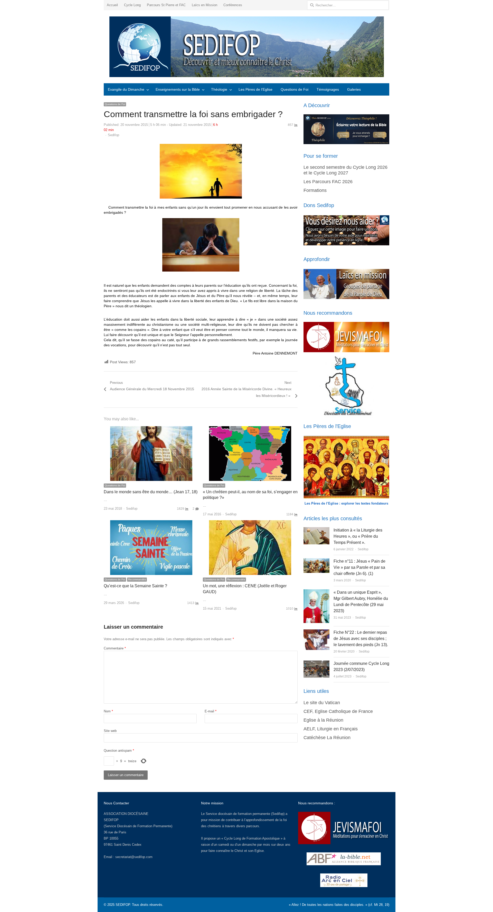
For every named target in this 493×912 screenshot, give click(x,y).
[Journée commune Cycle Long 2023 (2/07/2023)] (316, 663)
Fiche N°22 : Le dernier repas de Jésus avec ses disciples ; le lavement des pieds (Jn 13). (361, 638)
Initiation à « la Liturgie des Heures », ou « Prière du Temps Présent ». (358, 536)
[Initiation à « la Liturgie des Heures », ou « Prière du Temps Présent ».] (316, 530)
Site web (110, 731)
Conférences (232, 5)
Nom (108, 711)
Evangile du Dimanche (126, 89)
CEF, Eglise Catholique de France (338, 711)
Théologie (219, 89)
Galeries (354, 89)
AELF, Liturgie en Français (331, 728)
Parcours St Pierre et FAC (166, 5)
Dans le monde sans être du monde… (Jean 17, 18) (150, 492)
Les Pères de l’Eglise (255, 89)
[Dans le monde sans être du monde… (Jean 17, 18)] (151, 429)
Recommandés (137, 579)
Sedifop (113, 135)
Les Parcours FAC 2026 (328, 181)
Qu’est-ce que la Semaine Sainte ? (135, 586)
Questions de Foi (294, 89)
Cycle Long (132, 5)
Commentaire (115, 648)
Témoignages (328, 89)
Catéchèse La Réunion (327, 737)
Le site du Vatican (322, 702)
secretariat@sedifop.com (134, 857)
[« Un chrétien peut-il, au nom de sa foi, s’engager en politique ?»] (250, 429)
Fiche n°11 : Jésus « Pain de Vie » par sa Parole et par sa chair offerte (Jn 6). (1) (359, 567)
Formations (315, 190)
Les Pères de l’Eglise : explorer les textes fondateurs (346, 503)
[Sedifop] (246, 46)
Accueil (112, 5)
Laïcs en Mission (204, 5)
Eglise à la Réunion (323, 720)
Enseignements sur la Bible (178, 89)
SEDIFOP (111, 820)
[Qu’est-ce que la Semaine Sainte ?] (151, 523)
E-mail (210, 711)
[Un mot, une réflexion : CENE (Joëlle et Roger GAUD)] (250, 523)
